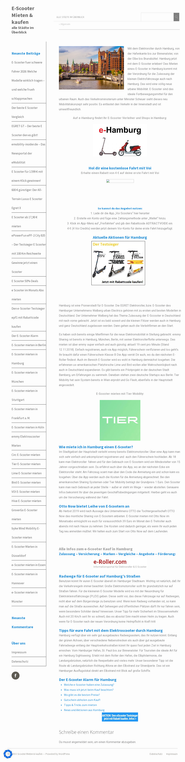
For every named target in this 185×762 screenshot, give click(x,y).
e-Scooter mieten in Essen (29, 565)
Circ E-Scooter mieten (26, 455)
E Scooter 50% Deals (25, 281)
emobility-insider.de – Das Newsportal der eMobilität (28, 153)
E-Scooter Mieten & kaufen (23, 15)
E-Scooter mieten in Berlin (29, 345)
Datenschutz (20, 661)
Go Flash (131, 380)
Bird (129, 365)
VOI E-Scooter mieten (26, 492)
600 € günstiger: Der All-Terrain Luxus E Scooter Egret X (27, 199)
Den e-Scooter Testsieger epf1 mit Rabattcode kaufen (28, 317)
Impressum (19, 652)
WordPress (64, 753)
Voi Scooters (124, 213)
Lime (117, 365)
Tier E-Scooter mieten (26, 464)
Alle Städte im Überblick (70, 17)
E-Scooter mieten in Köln (28, 427)
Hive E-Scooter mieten (26, 501)
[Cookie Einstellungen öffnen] (8, 758)
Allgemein (65, 24)
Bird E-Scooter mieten (26, 482)
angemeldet (79, 742)
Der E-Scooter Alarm (25, 336)
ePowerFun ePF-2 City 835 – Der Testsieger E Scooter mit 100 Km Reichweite (29, 244)
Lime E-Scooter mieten (27, 473)
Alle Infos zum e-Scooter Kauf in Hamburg (96, 548)
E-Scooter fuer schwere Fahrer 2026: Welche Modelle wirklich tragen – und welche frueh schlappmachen (28, 80)
